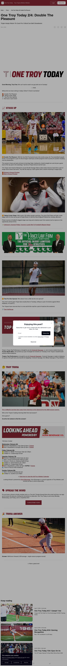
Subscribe (46, 333)
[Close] (51, 323)
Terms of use (40, 336)
